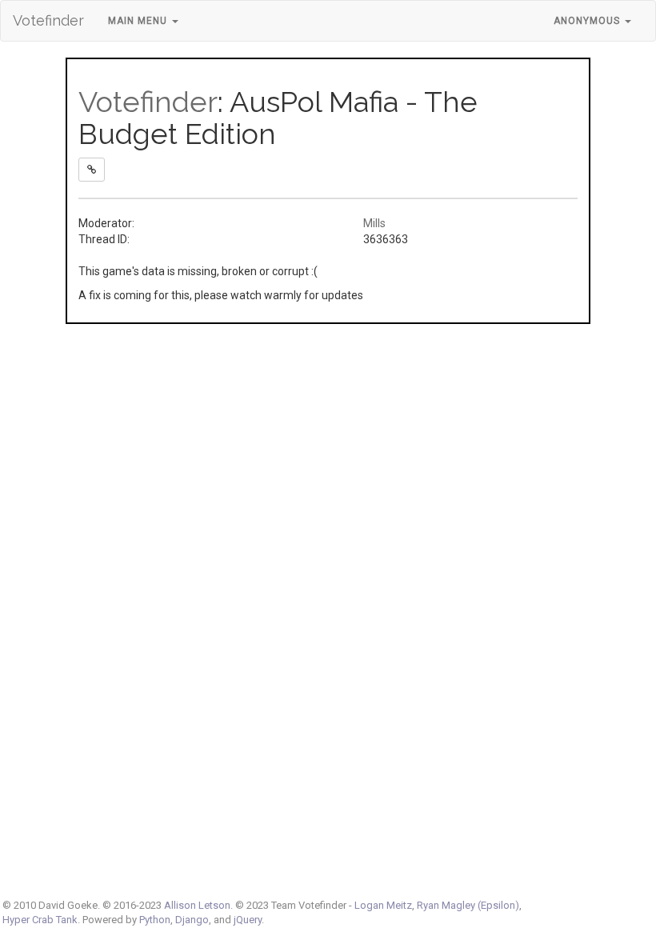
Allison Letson (197, 905)
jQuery (248, 920)
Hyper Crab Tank (40, 920)
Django (192, 920)
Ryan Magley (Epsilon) (468, 905)
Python (154, 920)
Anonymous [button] (588, 20)
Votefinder (48, 20)
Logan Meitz (383, 905)
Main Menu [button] (139, 20)
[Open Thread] (91, 170)
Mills (374, 223)
